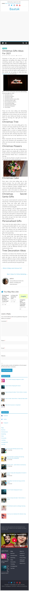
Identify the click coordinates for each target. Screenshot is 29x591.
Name (3, 340)
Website (3, 356)
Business (3, 429)
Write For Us (22, 563)
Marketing (3, 434)
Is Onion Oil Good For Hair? (14, 297)
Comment (4, 321)
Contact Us (22, 553)
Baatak (14, 9)
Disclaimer (22, 555)
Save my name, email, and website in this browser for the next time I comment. (14, 366)
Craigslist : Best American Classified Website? (23, 302)
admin (14, 55)
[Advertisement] (14, 25)
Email (3, 348)
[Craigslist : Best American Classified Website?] (23, 295)
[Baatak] (2, 43)
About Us (22, 551)
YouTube (3, 444)
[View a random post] (26, 43)
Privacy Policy (23, 557)
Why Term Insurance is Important (12, 3)
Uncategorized (4, 442)
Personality (3, 438)
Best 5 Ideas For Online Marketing (17, 274)
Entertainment (4, 432)
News (2, 436)
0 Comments (19, 55)
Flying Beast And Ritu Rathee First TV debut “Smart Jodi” (5, 298)
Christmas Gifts (6, 74)
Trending (4, 48)
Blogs (2, 427)
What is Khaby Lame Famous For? (11, 268)
